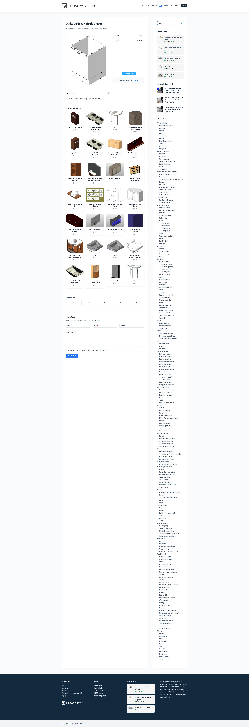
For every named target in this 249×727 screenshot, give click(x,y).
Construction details (165, 215)
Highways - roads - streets (167, 474)
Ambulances (163, 636)
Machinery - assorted (165, 392)
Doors (161, 220)
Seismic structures (165, 190)
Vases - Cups (163, 431)
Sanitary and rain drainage (167, 161)
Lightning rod (166, 272)
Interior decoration (162, 351)
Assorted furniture (164, 279)
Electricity (160, 259)
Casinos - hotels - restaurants (168, 572)
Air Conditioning (164, 344)
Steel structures (164, 192)
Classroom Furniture (165, 297)
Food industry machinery (166, 390)
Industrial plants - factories (167, 598)
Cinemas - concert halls (166, 295)
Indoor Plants (163, 372)
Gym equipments (164, 482)
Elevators (162, 154)
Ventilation (162, 349)
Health (159, 320)
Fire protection (163, 156)
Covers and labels (164, 251)
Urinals (161, 146)
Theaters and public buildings (168, 338)
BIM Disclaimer (99, 693)
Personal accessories (165, 456)
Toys (160, 428)
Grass (161, 515)
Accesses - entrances (166, 556)
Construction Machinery (166, 200)
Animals (161, 249)
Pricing (166, 5)
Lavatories (162, 138)
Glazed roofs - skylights (166, 236)
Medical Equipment (165, 326)
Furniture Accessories (166, 305)
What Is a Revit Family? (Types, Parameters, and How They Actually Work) (174, 100)
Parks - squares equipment (167, 546)
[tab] (71, 94)
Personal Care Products (166, 459)
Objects (159, 405)
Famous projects (164, 587)
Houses (161, 592)
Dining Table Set (169, 74)
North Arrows (163, 544)
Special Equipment (165, 426)
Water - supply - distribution (167, 536)
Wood (161, 503)
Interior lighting (166, 269)
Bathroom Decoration (165, 354)
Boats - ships (163, 641)
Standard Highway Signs (166, 531)
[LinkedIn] (121, 302)
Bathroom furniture (162, 123)
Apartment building (165, 564)
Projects (162, 608)
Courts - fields (163, 480)
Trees (161, 521)
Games (161, 413)
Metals (161, 500)
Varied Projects (161, 554)
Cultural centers (164, 582)
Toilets (161, 144)
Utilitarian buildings (164, 628)
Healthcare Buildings (165, 590)
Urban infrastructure (163, 523)
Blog (148, 5)
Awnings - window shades (167, 210)
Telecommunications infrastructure (169, 533)
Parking (161, 603)
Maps (161, 256)
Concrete (162, 177)
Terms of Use (98, 691)
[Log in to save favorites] (108, 93)
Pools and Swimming (163, 462)
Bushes (161, 510)
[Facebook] (74, 302)
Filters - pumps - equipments (168, 464)
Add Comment (71, 332)
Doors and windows (163, 205)
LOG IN (184, 6)
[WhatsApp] (136, 302)
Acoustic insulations (165, 174)
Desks (161, 303)
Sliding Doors (166, 231)
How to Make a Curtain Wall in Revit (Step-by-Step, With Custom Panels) (174, 109)
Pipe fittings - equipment (166, 141)
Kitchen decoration (165, 374)
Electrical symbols (167, 267)
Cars (160, 646)
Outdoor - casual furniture (167, 446)
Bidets (161, 133)
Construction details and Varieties (167, 172)
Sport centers (163, 487)
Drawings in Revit (162, 246)
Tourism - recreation (165, 623)
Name (69, 325)
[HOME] (66, 28)
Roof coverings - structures (167, 187)
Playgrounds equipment (166, 549)
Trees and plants (162, 505)
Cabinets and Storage (165, 287)
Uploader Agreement (100, 696)
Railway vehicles (164, 657)
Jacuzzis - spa (163, 136)
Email (96, 325)
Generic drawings (164, 254)
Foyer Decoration (164, 367)
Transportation (163, 626)
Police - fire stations (165, 605)
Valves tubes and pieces (166, 403)
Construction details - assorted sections (171, 179)
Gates (161, 233)
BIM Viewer (156, 5)
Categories (174, 5)
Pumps (161, 397)
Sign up (64, 696)
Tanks (161, 400)
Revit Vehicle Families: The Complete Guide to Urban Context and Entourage (173, 90)
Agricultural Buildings (165, 559)
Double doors (166, 226)
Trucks (161, 659)
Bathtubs (162, 131)
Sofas (163, 292)
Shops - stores (163, 618)
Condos (161, 580)
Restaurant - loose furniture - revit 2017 (173, 38)
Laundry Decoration (165, 382)
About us (64, 685)
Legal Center (98, 685)
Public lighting (163, 526)
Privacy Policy (98, 688)
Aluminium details (164, 208)
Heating (161, 346)
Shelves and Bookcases (166, 313)
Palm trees (162, 518)
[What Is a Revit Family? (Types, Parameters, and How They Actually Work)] (160, 100)
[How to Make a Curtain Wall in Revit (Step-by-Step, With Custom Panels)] (160, 109)
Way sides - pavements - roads (168, 551)
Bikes (161, 639)
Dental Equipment (164, 323)
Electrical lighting (164, 261)
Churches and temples (166, 333)
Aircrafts (161, 633)
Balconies (162, 213)
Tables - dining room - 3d (166, 315)
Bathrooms (162, 128)
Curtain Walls (163, 218)
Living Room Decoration (166, 385)
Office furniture (163, 308)
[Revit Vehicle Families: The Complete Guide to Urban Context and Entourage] (160, 90)
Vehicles (159, 631)
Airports (161, 562)
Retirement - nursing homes (167, 610)
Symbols (159, 490)
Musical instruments (165, 423)
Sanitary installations (165, 164)
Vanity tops (162, 149)
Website (123, 325)
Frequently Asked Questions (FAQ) (72, 693)
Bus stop (162, 541)
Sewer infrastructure (165, 528)
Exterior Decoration (165, 364)
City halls (162, 574)
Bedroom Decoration (165, 356)
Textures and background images (167, 497)
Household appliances (165, 415)
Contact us (65, 688)
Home (143, 5)
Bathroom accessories (166, 126)
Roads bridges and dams (164, 467)
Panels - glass (163, 241)
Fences (161, 436)
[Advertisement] (128, 56)
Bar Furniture (163, 282)
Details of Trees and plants (167, 513)
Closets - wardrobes (165, 300)
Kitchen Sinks (166, 379)
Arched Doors (166, 223)
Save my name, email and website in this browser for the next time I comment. (87, 350)
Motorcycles (163, 651)
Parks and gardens (162, 433)
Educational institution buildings (168, 585)
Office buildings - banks (166, 600)
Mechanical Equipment (163, 387)
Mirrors (161, 421)
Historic (159, 331)
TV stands (162, 318)
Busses (161, 644)
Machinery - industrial (165, 395)
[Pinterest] (105, 302)
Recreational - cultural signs (167, 485)
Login (136, 80)
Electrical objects (164, 274)
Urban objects (161, 539)
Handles (161, 238)
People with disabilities (166, 451)
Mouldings (162, 185)
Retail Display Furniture (166, 310)
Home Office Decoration (166, 369)
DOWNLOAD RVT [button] (129, 73)
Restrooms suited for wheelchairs (172, 454)
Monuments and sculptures (167, 336)
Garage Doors (166, 228)
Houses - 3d (163, 595)
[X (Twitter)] (89, 302)
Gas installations (164, 159)
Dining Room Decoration (166, 362)
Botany (161, 508)
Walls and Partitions (165, 195)
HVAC (158, 341)
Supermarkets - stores (166, 621)
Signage (161, 495)
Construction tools (164, 203)
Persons (159, 449)
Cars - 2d (162, 649)
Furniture (159, 277)
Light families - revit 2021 (172, 58)
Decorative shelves (165, 359)
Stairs (161, 167)
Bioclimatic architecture (166, 569)
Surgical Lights (163, 328)
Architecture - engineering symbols (170, 492)
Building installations (163, 151)
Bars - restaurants (164, 567)
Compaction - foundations (167, 472)
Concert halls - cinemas (166, 577)
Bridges (161, 469)
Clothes (161, 408)
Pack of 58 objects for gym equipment (172, 49)
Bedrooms (162, 285)
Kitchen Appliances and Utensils (168, 418)
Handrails (167, 66)
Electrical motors (167, 264)
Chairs (161, 290)
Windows (162, 244)
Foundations (163, 182)
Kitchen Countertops (168, 377)
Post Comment (72, 355)
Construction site (162, 197)
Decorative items (164, 410)
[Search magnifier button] (181, 23)
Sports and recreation (163, 477)
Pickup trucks (163, 654)
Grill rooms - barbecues (166, 444)
